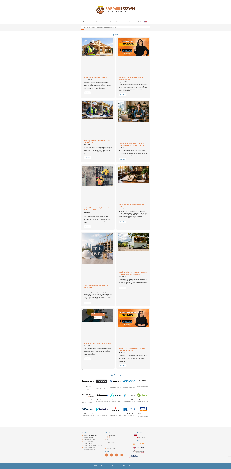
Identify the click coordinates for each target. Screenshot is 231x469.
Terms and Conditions (111, 448)
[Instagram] (116, 455)
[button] (137, 435)
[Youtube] (111, 455)
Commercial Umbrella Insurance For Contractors (93, 445)
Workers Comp (132, 21)
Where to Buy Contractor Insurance (95, 77)
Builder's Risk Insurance (88, 437)
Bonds (116, 21)
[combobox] (115, 27)
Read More (87, 92)
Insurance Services (123, 21)
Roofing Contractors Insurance (89, 449)
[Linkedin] (106, 455)
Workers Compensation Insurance (90, 435)
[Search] (82, 29)
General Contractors (94, 21)
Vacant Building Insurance (88, 441)
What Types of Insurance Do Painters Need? (98, 343)
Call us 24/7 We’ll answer (111, 435)
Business (102, 21)
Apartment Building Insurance (89, 439)
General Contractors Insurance (89, 447)
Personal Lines (109, 21)
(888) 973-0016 (110, 437)
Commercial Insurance (88, 443)
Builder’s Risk (85, 21)
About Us (139, 21)
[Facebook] (121, 455)
